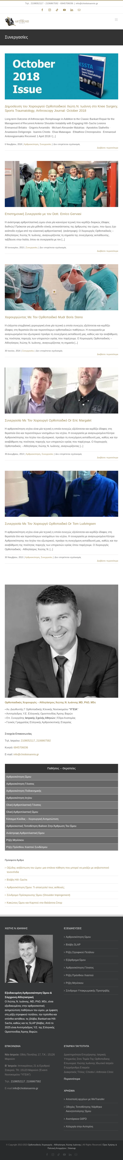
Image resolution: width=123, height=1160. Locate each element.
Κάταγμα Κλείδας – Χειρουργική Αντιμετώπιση (32, 819)
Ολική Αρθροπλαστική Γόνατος (23, 805)
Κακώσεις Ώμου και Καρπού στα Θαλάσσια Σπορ (34, 902)
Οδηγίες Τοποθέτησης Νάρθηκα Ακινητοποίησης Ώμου (84, 1109)
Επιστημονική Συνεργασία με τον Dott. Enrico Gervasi (43, 214)
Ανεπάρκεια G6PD (76, 1118)
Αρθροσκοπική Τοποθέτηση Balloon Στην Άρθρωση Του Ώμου (41, 826)
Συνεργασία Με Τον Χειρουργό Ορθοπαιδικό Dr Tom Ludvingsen (50, 523)
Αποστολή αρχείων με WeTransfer (85, 1099)
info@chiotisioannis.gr (87, 3)
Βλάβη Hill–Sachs (17, 879)
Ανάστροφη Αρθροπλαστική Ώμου (25, 833)
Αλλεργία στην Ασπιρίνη (79, 1126)
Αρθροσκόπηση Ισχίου (19, 798)
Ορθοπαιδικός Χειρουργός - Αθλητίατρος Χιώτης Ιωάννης (54, 1145)
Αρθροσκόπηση (31, 144)
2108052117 (37, 3)
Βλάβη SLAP (73, 944)
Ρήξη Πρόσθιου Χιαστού (80, 975)
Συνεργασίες (45, 144)
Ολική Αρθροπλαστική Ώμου (22, 812)
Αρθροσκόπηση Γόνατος (20, 783)
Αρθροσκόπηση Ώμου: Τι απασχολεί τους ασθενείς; (36, 887)
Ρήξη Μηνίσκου (15, 840)
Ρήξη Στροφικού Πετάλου (80, 952)
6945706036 (66, 3)
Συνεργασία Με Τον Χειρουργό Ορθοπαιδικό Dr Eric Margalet (48, 420)
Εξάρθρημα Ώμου (76, 960)
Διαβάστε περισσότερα (107, 148)
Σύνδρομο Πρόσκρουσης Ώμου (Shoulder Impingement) (38, 895)
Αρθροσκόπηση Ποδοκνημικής (23, 790)
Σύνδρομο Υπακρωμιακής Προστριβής (88, 990)
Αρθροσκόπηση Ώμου (18, 776)
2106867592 (52, 3)
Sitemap (72, 1148)
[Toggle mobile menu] (116, 19)
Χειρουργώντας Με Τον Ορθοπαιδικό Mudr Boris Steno (44, 317)
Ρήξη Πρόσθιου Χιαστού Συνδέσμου (26, 847)
